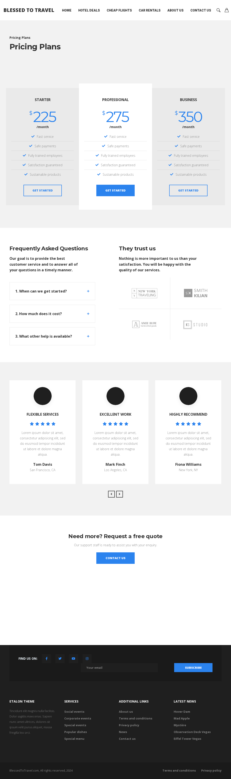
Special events (75, 725)
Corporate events (77, 718)
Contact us (127, 739)
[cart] (227, 11)
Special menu (74, 739)
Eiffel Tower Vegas (187, 739)
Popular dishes (75, 732)
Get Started (42, 190)
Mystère (180, 725)
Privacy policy (129, 725)
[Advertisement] (115, 613)
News (123, 732)
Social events (74, 712)
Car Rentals (150, 10)
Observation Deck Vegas (192, 732)
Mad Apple (182, 718)
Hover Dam (182, 712)
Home (67, 10)
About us (175, 10)
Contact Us (200, 10)
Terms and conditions (135, 718)
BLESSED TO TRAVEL (28, 10)
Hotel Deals (89, 10)
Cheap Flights (119, 10)
